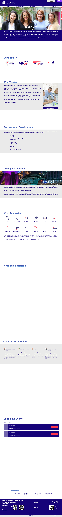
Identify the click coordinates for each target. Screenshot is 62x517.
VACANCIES (43, 6)
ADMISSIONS (44, 4)
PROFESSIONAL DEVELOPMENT (20, 6)
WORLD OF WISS (51, 4)
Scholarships (47, 496)
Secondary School (16, 496)
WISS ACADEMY (36, 509)
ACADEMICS (32, 4)
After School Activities (48, 493)
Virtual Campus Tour (48, 494)
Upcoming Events (27, 496)
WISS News (26, 494)
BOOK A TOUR (36, 504)
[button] (3, 353)
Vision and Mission (38, 493)
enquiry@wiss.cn (5, 505)
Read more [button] (5, 358)
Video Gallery (26, 493)
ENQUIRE (36, 502)
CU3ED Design (55, 515)
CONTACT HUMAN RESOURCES (50, 108)
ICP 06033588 (31, 515)
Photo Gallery (26, 492)
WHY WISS (26, 4)
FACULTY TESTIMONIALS (55, 6)
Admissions (36, 492)
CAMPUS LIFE (38, 4)
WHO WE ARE (8, 6)
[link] (54, 427)
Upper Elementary (16, 494)
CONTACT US (58, 4)
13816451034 (5, 509)
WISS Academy (47, 492)
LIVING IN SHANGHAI (32, 6)
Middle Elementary (17, 493)
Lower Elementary (16, 492)
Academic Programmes (38, 494)
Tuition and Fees (37, 496)
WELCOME (20, 4)
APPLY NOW (36, 507)
